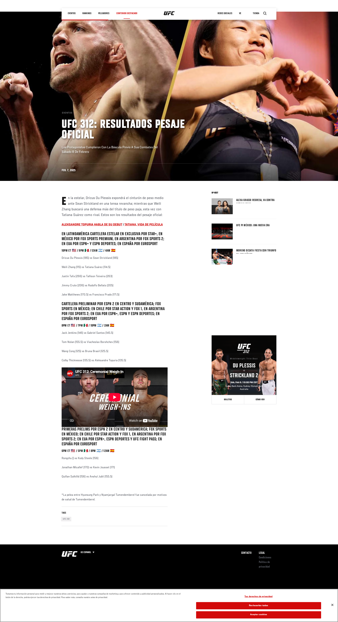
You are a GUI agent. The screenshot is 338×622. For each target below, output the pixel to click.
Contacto (246, 553)
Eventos (72, 13)
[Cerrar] (332, 605)
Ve (240, 13)
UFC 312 (66, 519)
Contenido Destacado (126, 13)
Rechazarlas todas (258, 606)
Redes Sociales (225, 13)
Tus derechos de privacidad (259, 597)
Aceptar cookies (258, 615)
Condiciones (265, 557)
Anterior (11, 82)
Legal (262, 553)
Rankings (87, 13)
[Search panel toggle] (265, 13)
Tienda (256, 13)
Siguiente (327, 82)
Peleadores (103, 13)
